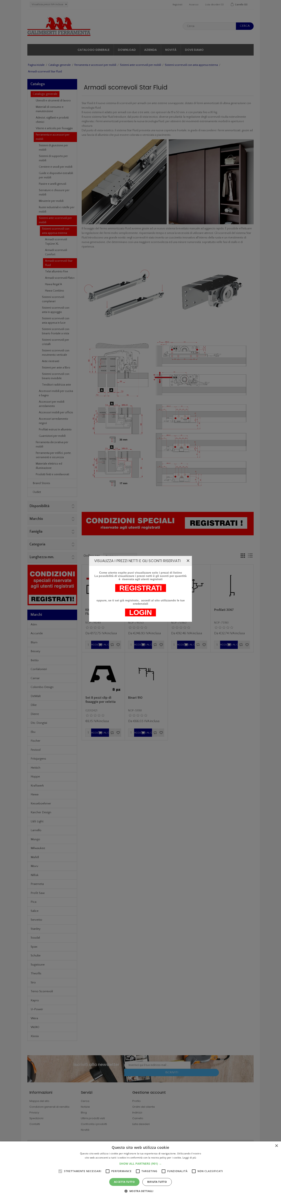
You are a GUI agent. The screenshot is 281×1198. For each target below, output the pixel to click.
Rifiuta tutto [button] (157, 1182)
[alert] (140, 1169)
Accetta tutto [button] (124, 1182)
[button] (140, 1163)
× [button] (276, 1145)
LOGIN (140, 612)
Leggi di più (189, 1157)
